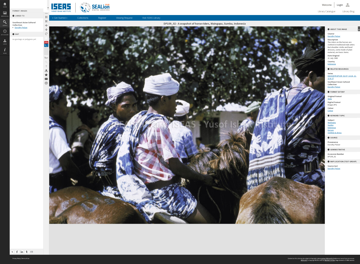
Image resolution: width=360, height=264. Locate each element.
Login (5, 44)
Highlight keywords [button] (46, 66)
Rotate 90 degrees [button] (46, 34)
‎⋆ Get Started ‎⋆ (60, 17)
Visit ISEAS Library (151, 17)
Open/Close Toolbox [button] (48, 5)
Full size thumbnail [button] (46, 17)
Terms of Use (25, 258)
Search (5, 25)
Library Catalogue (326, 11)
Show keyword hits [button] (46, 62)
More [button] (5, 53)
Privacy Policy (17, 258)
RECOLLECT (304, 260)
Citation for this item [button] (46, 83)
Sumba (330, 125)
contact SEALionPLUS (327, 258)
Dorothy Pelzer (21, 27)
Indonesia (332, 64)
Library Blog (348, 11)
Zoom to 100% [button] (46, 38)
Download (46, 70)
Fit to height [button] (46, 30)
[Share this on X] (12, 250)
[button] (46, 45)
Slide (330, 99)
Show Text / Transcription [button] (46, 58)
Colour (330, 110)
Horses (331, 130)
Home (5, 7)
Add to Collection (46, 75)
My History (5, 35)
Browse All (5, 16)
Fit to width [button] (46, 25)
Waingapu (332, 122)
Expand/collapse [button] (359, 28)
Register (102, 17)
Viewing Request (124, 17)
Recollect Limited (330, 260)
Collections (82, 17)
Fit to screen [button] (46, 21)
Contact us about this (46, 79)
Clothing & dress (335, 132)
